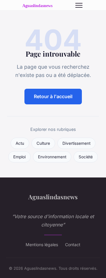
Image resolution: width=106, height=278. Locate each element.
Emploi (19, 156)
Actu (20, 143)
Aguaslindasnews (53, 197)
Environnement (52, 156)
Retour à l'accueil (53, 96)
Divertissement (76, 143)
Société (86, 156)
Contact (72, 244)
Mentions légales (42, 244)
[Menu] (79, 5)
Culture (43, 143)
